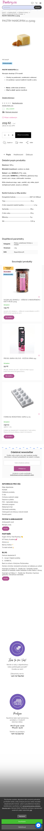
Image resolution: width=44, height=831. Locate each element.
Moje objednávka (7, 487)
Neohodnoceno (17, 103)
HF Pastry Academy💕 (9, 539)
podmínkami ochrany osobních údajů (22, 475)
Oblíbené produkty (8, 492)
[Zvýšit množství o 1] (12, 135)
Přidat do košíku (23, 135)
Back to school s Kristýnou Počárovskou (15, 563)
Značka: (7, 105)
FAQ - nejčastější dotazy (10, 502)
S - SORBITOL (6, 561)
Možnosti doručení (11, 112)
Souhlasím (22, 821)
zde (30, 810)
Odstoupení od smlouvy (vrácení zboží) (15, 512)
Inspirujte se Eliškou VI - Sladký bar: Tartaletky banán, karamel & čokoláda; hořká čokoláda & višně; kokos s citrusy (22, 569)
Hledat (37, 7)
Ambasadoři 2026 (8, 522)
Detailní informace (8, 98)
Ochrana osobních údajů (10, 497)
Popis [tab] (8, 155)
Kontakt (4, 490)
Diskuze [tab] (29, 155)
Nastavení (22, 816)
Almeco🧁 (5, 542)
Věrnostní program (8, 504)
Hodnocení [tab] (18, 155)
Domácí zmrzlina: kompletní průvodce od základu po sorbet (22, 566)
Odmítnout (22, 827)
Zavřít (37, 147)
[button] (38, 825)
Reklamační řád (7, 507)
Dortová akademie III (9, 555)
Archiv (6, 528)
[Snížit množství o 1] (4, 135)
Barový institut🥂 (7, 545)
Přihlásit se (22, 468)
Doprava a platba (8, 499)
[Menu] (40, 3)
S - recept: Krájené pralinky (11, 558)
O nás (4, 494)
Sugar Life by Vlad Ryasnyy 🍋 (12, 537)
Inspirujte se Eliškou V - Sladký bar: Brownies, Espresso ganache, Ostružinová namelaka (20, 573)
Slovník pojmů (6, 514)
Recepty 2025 (6, 525)
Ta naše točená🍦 (8, 547)
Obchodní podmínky (9, 509)
